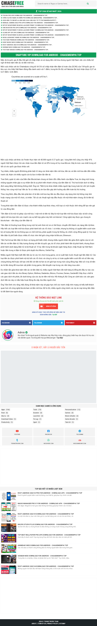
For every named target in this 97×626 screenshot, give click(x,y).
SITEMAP (62, 623)
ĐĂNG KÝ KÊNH (51, 306)
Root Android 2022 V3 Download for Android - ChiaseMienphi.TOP (46, 514)
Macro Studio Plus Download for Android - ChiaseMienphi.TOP (45, 524)
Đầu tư (3, 416)
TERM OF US (42, 623)
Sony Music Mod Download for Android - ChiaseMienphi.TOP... (26, 42)
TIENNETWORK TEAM (51, 621)
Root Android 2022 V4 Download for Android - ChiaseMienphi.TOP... (28, 45)
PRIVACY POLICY (52, 623)
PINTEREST (70, 323)
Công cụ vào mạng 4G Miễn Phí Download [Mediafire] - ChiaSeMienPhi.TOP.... (30, 18)
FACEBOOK (5, 323)
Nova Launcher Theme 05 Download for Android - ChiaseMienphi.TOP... (29, 37)
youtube (17, 434)
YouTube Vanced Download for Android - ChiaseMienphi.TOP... (26, 50)
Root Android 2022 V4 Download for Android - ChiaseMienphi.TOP (46, 566)
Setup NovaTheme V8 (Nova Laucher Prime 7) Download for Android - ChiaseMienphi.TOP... (36, 25)
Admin (21, 332)
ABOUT (34, 623)
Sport (35, 422)
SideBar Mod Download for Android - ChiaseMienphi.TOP (42, 556)
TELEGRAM (38, 323)
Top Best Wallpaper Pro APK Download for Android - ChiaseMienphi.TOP (49, 535)
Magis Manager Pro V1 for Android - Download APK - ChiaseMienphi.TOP (49, 503)
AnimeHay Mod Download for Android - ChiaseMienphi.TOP (43, 545)
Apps (3, 410)
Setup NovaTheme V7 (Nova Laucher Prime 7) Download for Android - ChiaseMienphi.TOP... (36, 30)
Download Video (7, 419)
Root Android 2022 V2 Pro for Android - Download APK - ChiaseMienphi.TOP (50, 493)
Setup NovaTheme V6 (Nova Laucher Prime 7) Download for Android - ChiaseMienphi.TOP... (36, 35)
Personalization (70, 410)
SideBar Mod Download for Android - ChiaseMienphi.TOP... (24, 47)
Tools (35, 410)
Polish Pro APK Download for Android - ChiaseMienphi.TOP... (25, 15)
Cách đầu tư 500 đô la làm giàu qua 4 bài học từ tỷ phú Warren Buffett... (30, 20)
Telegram (79, 434)
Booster (36, 413)
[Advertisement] (48, 139)
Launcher (36, 416)
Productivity (5, 422)
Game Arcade (70, 419)
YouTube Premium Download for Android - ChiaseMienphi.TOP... (26, 40)
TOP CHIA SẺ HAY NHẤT (49, 11)
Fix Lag (35, 419)
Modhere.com (48, 443)
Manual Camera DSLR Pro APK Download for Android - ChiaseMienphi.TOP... (31, 23)
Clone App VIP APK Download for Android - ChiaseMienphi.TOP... (26, 32)
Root (3, 413)
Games (67, 413)
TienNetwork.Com (17, 443)
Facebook (48, 434)
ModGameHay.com (79, 443)
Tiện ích (68, 422)
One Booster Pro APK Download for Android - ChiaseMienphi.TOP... (28, 28)
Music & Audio (70, 416)
